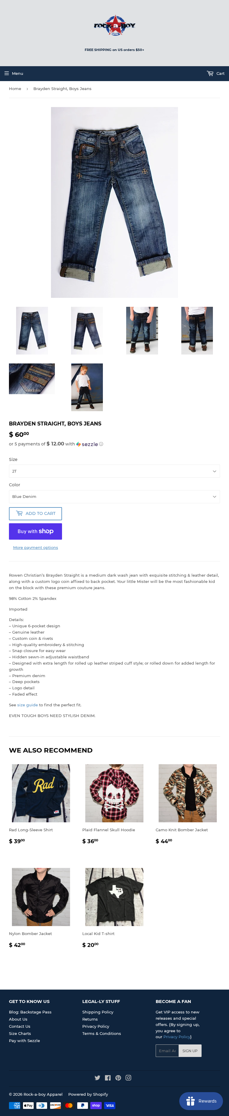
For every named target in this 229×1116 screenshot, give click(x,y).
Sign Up (190, 1051)
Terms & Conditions (101, 1033)
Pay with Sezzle (24, 1040)
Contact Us (19, 1026)
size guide (27, 704)
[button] (114, 444)
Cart (220, 73)
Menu (17, 73)
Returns (90, 1019)
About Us (18, 1019)
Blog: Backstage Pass (30, 1012)
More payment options (35, 547)
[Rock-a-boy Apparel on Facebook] (108, 1078)
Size (13, 459)
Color (14, 484)
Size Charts (20, 1033)
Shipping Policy (97, 1012)
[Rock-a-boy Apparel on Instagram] (128, 1078)
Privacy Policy (95, 1026)
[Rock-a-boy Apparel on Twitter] (97, 1078)
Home (15, 88)
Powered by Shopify (88, 1094)
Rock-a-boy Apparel (43, 1094)
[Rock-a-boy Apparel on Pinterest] (118, 1078)
